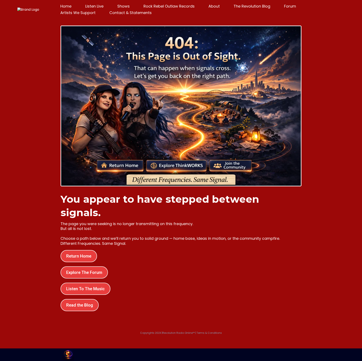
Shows (123, 6)
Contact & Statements (130, 12)
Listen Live (94, 6)
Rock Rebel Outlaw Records (169, 6)
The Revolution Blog (252, 6)
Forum (290, 6)
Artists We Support (78, 12)
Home (65, 6)
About (214, 6)
